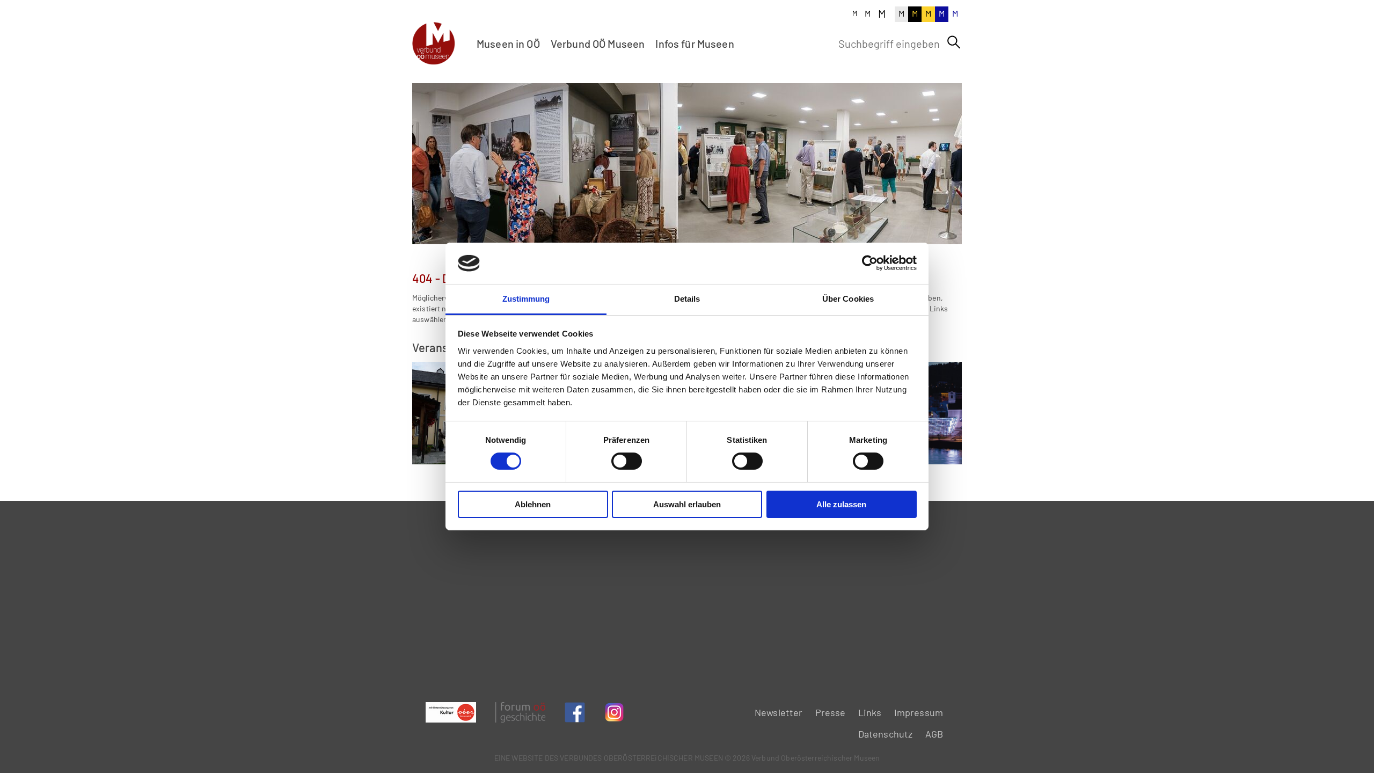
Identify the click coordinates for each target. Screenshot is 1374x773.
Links (870, 712)
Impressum (918, 712)
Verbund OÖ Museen (598, 43)
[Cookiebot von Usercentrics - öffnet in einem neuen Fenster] (870, 263)
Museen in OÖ (508, 43)
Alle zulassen (841, 504)
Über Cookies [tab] (848, 298)
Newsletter (779, 712)
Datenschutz (885, 734)
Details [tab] (687, 298)
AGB (934, 734)
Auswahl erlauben (687, 504)
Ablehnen (533, 504)
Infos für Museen (694, 43)
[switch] (626, 461)
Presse (830, 712)
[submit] (954, 42)
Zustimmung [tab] (526, 298)
